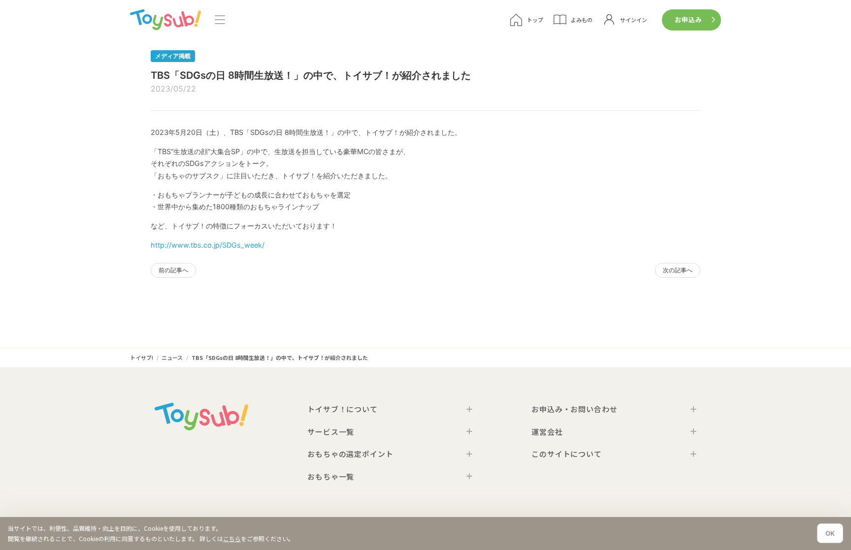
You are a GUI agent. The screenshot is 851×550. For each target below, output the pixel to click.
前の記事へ (173, 270)
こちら (232, 538)
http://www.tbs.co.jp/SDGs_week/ (207, 245)
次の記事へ (677, 270)
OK (830, 533)
